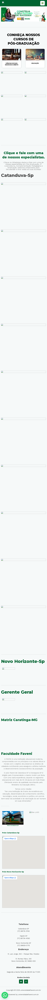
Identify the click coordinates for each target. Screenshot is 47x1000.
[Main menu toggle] (42, 3)
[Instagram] (26, 981)
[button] (3, 14)
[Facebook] (21, 981)
